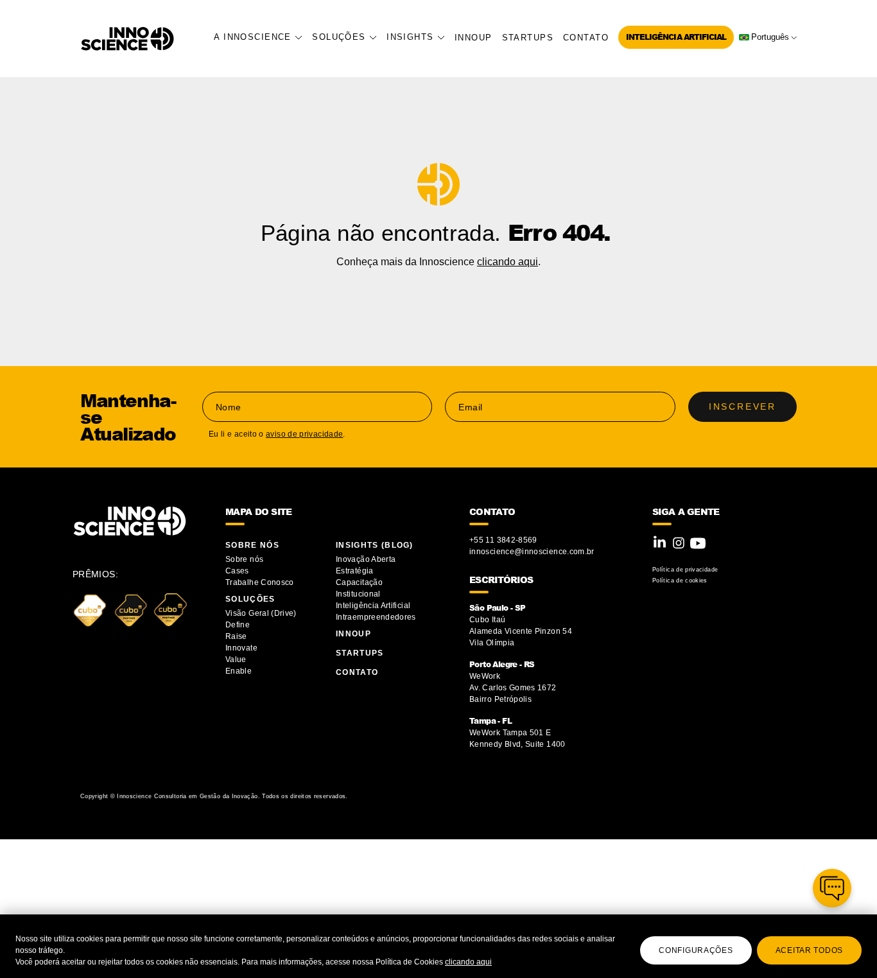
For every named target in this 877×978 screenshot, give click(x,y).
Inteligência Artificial (676, 36)
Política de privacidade (685, 569)
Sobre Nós (252, 545)
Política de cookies (680, 580)
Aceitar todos (809, 950)
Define (237, 624)
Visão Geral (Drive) (262, 613)
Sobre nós (244, 559)
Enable (238, 671)
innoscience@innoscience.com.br (532, 551)
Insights (411, 37)
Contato (586, 37)
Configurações (696, 950)
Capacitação (359, 582)
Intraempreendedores (376, 617)
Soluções (340, 37)
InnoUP (473, 37)
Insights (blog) (374, 545)
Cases (237, 570)
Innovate (241, 647)
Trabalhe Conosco (259, 582)
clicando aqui (468, 961)
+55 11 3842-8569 (503, 540)
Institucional (358, 593)
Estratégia (355, 570)
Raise (236, 636)
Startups (527, 37)
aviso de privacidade (304, 434)
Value (236, 659)
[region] (438, 946)
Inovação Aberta (365, 559)
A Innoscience (254, 37)
